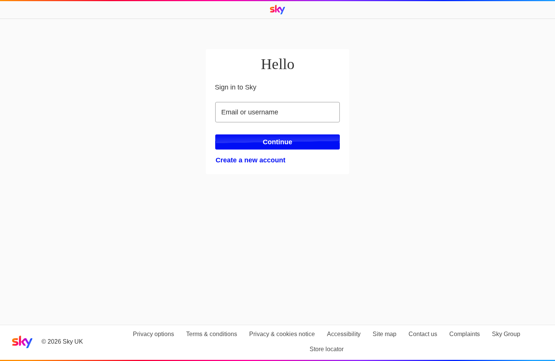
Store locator (327, 349)
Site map (384, 334)
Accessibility (344, 334)
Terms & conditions (211, 334)
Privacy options (153, 334)
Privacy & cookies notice (282, 334)
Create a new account (250, 160)
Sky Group (506, 334)
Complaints (464, 334)
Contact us (423, 334)
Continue (277, 142)
